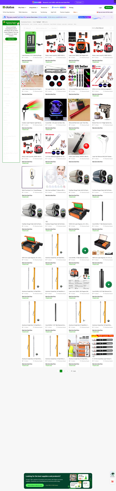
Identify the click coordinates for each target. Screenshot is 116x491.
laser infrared (53, 24)
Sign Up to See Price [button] (27, 60)
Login (100, 7)
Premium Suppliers (65, 12)
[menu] (42, 12)
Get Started (109, 7)
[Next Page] (67, 371)
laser (31, 24)
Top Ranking (44, 12)
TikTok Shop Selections (9, 12)
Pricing (71, 7)
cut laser (35, 24)
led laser (59, 24)
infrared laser (46, 24)
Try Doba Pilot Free (84, 17)
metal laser (70, 24)
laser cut (40, 24)
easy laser (64, 24)
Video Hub (34, 12)
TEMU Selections (23, 12)
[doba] (9, 7)
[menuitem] (9, 12)
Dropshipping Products (26, 22)
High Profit (53, 12)
